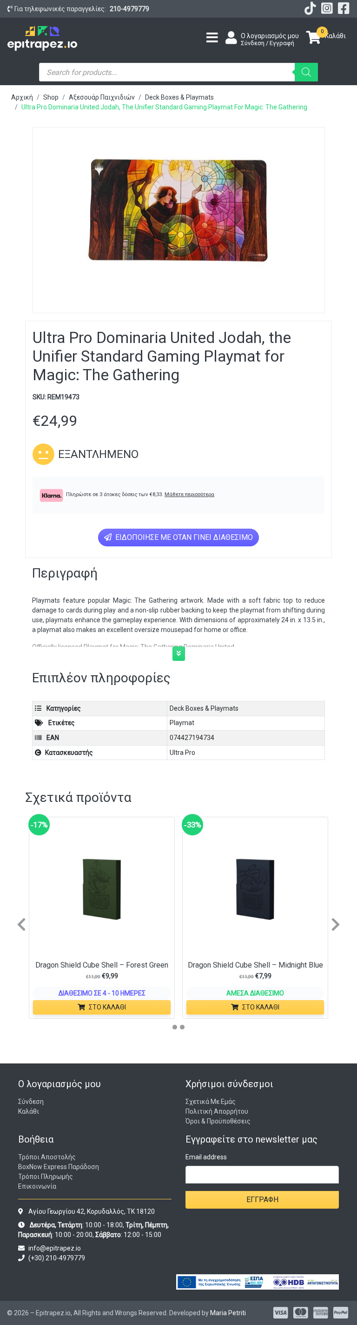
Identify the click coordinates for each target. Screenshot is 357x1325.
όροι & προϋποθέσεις (218, 1121)
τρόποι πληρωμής (45, 1176)
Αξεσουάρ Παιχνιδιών (102, 97)
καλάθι (28, 1111)
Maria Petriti (228, 1313)
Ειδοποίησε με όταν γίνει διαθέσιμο (183, 537)
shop (51, 97)
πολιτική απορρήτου (216, 1111)
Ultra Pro (182, 752)
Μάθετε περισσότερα (189, 494)
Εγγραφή (262, 1199)
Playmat (182, 722)
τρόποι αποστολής (47, 1157)
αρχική (22, 97)
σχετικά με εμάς (210, 1101)
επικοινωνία (37, 1186)
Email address (206, 1157)
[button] (178, 653)
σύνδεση (31, 1101)
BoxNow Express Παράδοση (58, 1166)
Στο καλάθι (107, 1007)
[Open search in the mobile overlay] (178, 72)
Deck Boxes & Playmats (179, 97)
